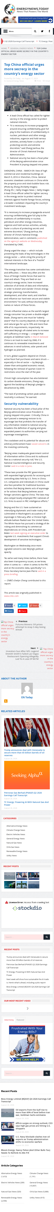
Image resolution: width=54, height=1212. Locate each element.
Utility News (11, 855)
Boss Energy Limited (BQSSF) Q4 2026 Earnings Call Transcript (26, 1100)
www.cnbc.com (11, 596)
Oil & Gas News (12, 847)
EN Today (16, 78)
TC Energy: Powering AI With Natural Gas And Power (26, 803)
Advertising (9, 1020)
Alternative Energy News (16, 826)
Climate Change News (15, 830)
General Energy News (15, 81)
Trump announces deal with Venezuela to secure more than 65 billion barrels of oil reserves (24, 753)
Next (33, 648)
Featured (20, 1020)
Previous (23, 621)
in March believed (39, 336)
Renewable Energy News (16, 851)
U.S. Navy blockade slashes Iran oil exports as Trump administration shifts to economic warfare (33, 1139)
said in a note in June (21, 466)
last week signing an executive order (28, 533)
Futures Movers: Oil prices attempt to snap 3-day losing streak (30, 627)
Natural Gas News (14, 842)
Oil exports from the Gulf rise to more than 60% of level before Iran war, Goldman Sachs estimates (33, 1112)
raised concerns (39, 444)
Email (48, 81)
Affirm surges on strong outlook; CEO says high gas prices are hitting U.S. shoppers (34, 1126)
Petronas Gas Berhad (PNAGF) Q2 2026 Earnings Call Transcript (23, 794)
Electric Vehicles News (15, 834)
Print (39, 81)
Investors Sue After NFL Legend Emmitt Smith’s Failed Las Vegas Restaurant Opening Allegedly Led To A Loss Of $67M (22, 655)
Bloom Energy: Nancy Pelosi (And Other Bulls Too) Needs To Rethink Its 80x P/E (25, 1151)
